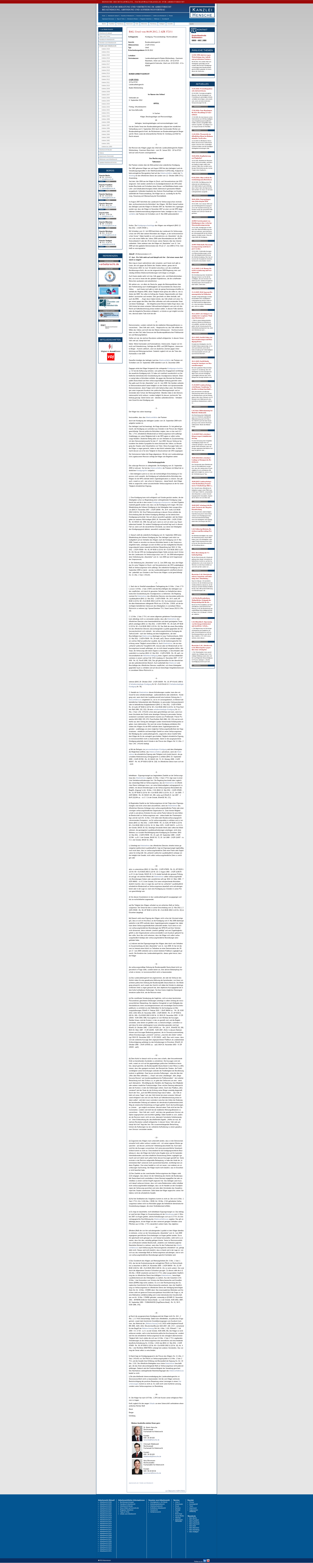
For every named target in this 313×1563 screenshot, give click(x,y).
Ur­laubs (152, 1403)
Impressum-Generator (108, 19)
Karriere (178, 1508)
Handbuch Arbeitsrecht (127, 15)
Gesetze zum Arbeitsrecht (143, 15)
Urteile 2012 (106, 79)
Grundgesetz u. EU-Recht (158, 1502)
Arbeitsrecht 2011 (106, 1531)
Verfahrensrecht (155, 1512)
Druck (177, 1506)
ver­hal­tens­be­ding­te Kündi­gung (164, 709)
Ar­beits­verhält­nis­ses (161, 1219)
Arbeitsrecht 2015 (106, 1524)
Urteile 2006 (106, 98)
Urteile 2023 (106, 49)
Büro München (194, 1528)
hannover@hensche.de (109, 207)
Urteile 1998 (106, 122)
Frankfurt (112, 24)
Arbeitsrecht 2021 (106, 1512)
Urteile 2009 (106, 88)
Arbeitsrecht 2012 (106, 1529)
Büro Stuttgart (193, 1532)
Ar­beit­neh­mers (141, 778)
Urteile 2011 (106, 82)
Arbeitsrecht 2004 (106, 1545)
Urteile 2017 (106, 64)
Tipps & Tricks (121, 19)
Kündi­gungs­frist (142, 470)
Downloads (179, 1504)
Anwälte (170, 24)
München (144, 24)
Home (103, 15)
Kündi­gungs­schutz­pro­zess (161, 502)
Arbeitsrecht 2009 (106, 1535)
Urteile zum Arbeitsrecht (159, 15)
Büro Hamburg (194, 1522)
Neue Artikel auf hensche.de (129, 1508)
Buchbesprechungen (127, 1502)
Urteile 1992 (106, 140)
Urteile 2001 (106, 113)
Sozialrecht (154, 1510)
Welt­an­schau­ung (151, 1323)
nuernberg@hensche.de (109, 235)
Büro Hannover (194, 1524)
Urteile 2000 (106, 116)
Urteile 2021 (106, 52)
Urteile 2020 (106, 55)
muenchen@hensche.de (109, 225)
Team (191, 1506)
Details (108, 181)
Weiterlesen (197, 74)
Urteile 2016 (106, 67)
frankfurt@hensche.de (108, 188)
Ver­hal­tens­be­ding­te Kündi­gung (141, 684)
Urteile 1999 (106, 119)
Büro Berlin (193, 1518)
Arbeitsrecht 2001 (106, 1551)
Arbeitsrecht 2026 (106, 1502)
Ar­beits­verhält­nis (166, 173)
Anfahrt (101, 181)
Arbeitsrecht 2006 (106, 1541)
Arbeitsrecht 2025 (106, 1504)
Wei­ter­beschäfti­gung (150, 656)
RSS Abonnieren (105, 1560)
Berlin (104, 24)
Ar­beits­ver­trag (147, 636)
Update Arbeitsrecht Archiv (108, 162)
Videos (101, 153)
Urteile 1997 (106, 125)
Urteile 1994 (106, 134)
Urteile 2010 (106, 85)
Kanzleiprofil (165, 19)
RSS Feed (178, 1514)
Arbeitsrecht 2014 (106, 1525)
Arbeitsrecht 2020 (106, 1514)
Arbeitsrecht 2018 (106, 1518)
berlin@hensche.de (107, 179)
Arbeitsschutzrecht (156, 1506)
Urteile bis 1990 (107, 146)
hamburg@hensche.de (108, 197)
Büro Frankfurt (194, 1520)
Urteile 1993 (106, 137)
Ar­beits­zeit (173, 663)
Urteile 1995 (106, 131)
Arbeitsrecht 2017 (106, 1520)
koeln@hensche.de (107, 216)
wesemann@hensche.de (152, 1473)
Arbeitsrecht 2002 (106, 1549)
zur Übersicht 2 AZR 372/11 (175, 1491)
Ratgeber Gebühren (146, 19)
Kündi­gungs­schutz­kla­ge (145, 225)
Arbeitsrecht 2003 (106, 1547)
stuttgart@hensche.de (108, 244)
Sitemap (178, 1518)
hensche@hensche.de (151, 1440)
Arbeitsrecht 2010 (106, 1533)
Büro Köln (192, 1526)
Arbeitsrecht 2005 (106, 1543)
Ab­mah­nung (169, 1214)
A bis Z (177, 1502)
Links (177, 1512)
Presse (171, 15)
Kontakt (177, 1510)
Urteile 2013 (106, 76)
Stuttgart (162, 24)
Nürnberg (153, 24)
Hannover (129, 24)
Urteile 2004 (106, 104)
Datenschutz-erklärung (193, 1510)
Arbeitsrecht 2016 (106, 1522)
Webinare (157, 19)
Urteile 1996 (106, 128)
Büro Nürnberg (194, 1530)
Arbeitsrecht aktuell (113, 15)
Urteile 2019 (106, 58)
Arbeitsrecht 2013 (106, 1527)
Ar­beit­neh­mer (142, 596)
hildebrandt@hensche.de (152, 1456)
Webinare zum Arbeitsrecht (108, 159)
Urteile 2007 (106, 95)
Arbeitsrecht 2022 (106, 1510)
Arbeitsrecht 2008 (106, 1537)
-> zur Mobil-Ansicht (106, 29)
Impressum (193, 1508)
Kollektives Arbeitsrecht (158, 1508)
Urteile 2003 (106, 107)
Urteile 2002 (106, 110)
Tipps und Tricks (104, 36)
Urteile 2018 (106, 61)
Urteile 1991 (106, 143)
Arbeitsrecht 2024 (106, 1506)
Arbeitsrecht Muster (132, 19)
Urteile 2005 (106, 101)
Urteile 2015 (106, 70)
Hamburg (120, 24)
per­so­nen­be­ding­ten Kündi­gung (156, 749)
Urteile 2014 (106, 73)
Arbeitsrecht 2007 (106, 1539)
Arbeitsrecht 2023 (106, 1508)
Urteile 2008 (106, 92)
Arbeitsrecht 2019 (106, 1516)
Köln (137, 24)
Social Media (179, 1516)
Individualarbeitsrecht (157, 1504)
